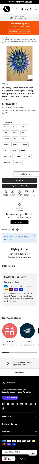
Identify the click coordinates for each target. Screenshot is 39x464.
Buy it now (19, 180)
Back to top (19, 372)
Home (4, 38)
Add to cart (26, 174)
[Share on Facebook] (13, 229)
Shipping (5, 107)
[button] (31, 9)
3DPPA (10, 341)
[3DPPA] (9, 330)
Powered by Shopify (21, 459)
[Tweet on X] (9, 229)
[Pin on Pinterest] (17, 229)
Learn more (28, 2)
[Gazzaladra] (27, 330)
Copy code (26, 31)
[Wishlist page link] (17, 9)
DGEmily (5, 84)
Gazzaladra (27, 341)
